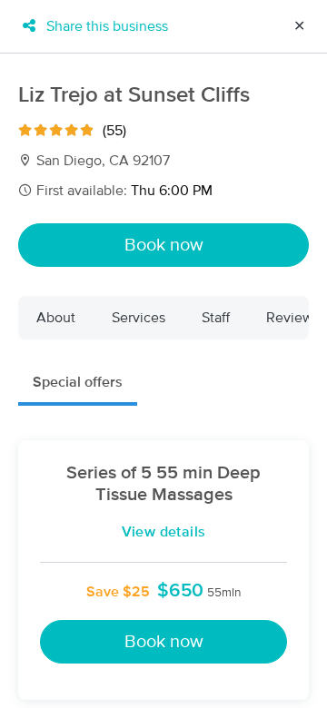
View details (164, 532)
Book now (163, 245)
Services (138, 317)
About (55, 317)
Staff (216, 317)
